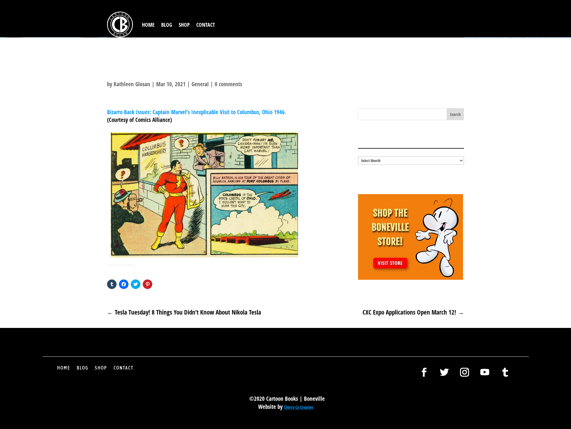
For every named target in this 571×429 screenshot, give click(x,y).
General (200, 84)
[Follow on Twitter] (444, 372)
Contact (205, 24)
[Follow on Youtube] (485, 372)
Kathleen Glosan (132, 84)
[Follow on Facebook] (424, 372)
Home (148, 24)
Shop (184, 24)
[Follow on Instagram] (464, 372)
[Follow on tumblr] (505, 372)
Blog (166, 24)
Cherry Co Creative (298, 407)
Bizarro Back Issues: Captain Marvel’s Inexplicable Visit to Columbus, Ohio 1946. (197, 112)
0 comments (228, 84)
